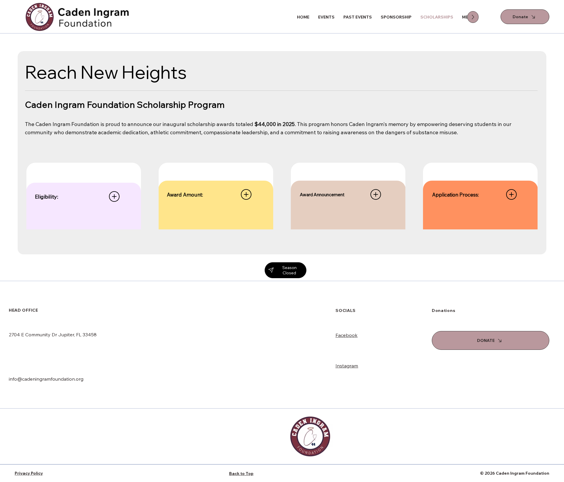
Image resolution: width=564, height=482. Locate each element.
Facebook (346, 335)
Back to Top (241, 473)
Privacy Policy (29, 473)
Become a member (452, 380)
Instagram (346, 366)
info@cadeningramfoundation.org (46, 379)
